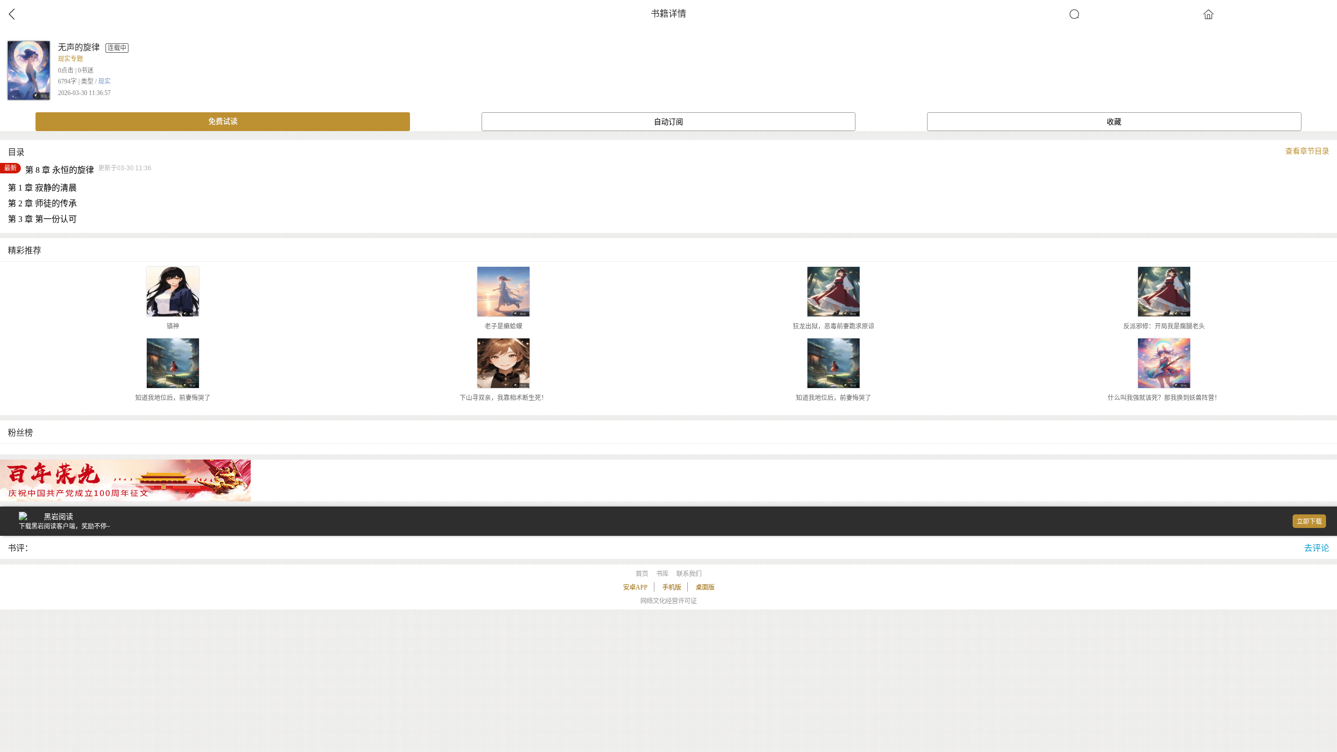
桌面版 (705, 587)
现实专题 (70, 59)
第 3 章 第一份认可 (42, 219)
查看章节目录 (1307, 151)
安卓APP (635, 587)
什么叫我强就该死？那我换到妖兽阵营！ (1164, 398)
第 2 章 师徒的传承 (42, 203)
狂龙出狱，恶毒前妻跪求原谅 (833, 326)
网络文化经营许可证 (668, 601)
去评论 (1316, 548)
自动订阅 (668, 122)
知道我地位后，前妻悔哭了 (172, 398)
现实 (104, 81)
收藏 (1114, 122)
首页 (642, 574)
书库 (662, 574)
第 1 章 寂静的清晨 (42, 187)
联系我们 (688, 574)
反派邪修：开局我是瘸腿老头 (1164, 326)
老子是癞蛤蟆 (503, 326)
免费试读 (223, 121)
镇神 (173, 326)
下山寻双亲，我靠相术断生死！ (503, 398)
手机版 (671, 587)
